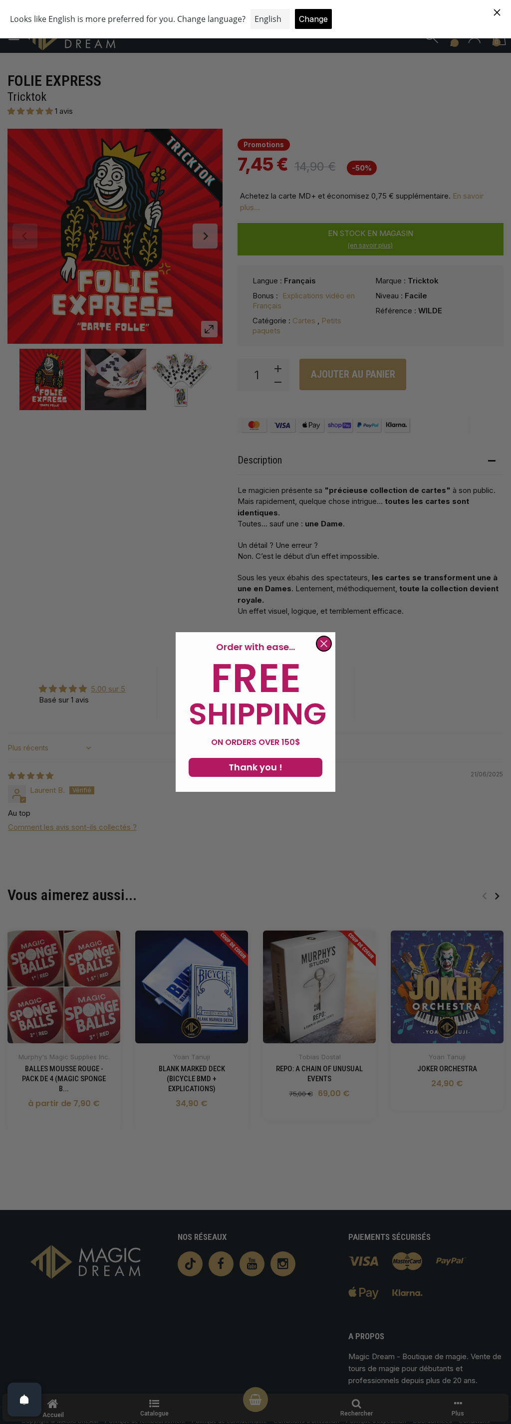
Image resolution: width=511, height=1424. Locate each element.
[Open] (24, 1400)
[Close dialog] (323, 643)
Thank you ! (255, 767)
